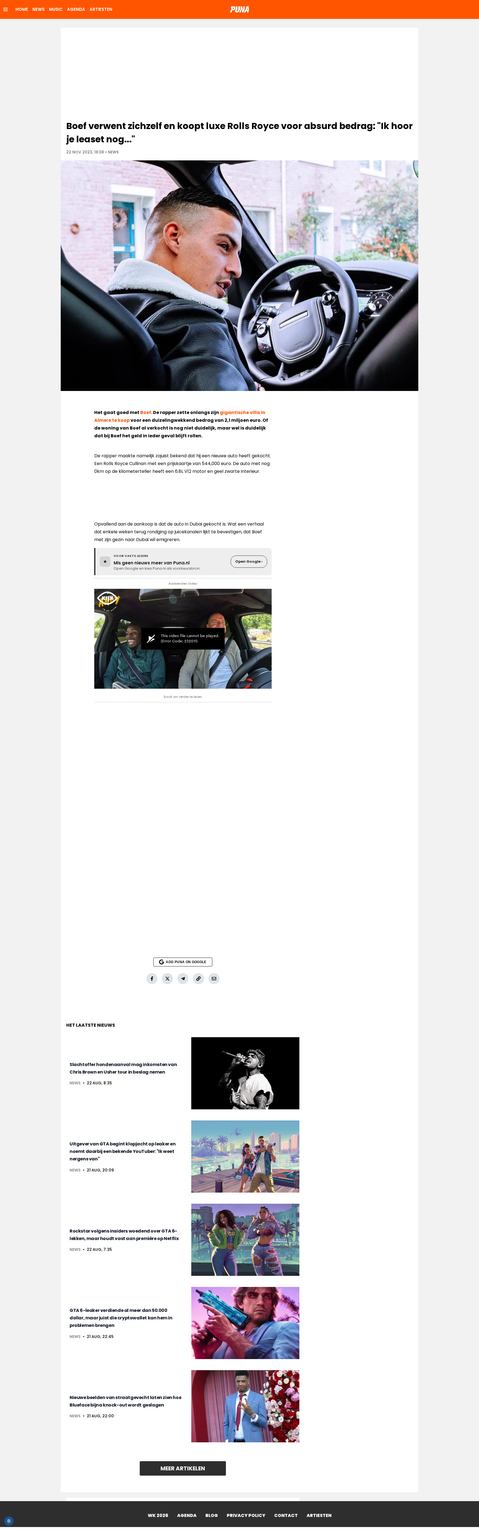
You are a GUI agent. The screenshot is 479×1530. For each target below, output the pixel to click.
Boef (145, 412)
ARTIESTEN (101, 9)
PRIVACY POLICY (246, 1515)
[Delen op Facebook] (151, 978)
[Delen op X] (167, 978)
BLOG (211, 1515)
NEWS (38, 9)
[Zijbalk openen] (5, 9)
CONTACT (286, 1515)
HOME (22, 9)
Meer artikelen (182, 1468)
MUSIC (56, 9)
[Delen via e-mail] (214, 978)
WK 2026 (158, 1515)
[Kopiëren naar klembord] (198, 978)
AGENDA (76, 9)
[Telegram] (182, 978)
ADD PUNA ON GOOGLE (186, 962)
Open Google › (249, 561)
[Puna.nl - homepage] (239, 9)
